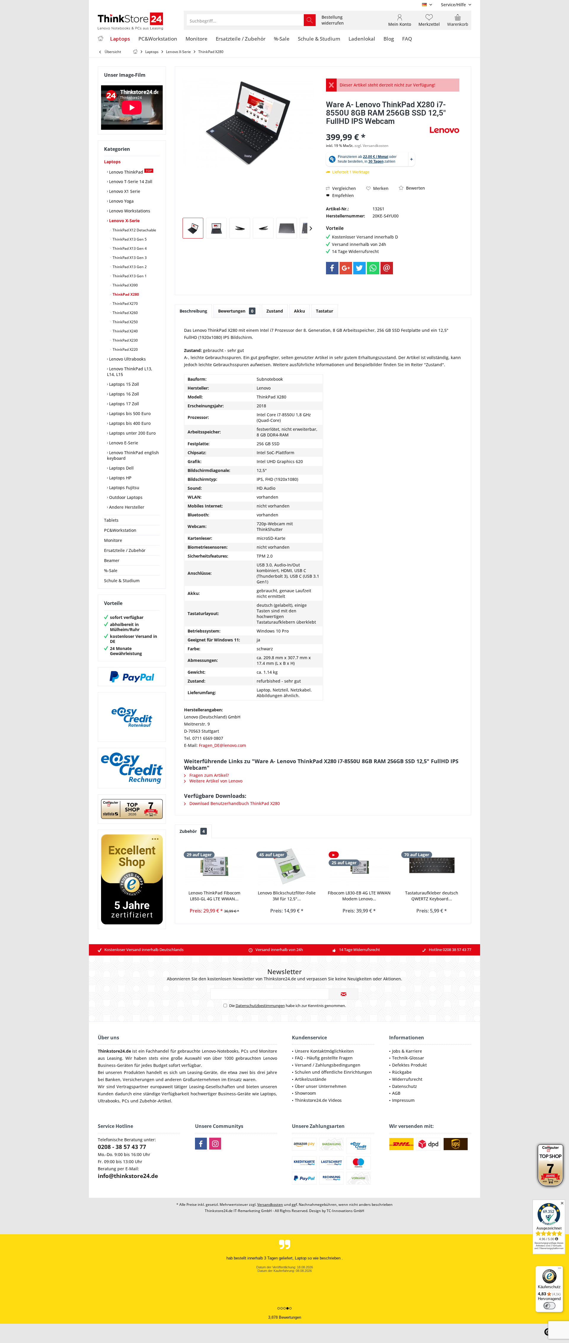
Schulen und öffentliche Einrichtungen (333, 1072)
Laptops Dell (121, 468)
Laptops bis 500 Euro (129, 413)
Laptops (112, 161)
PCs (244, 1051)
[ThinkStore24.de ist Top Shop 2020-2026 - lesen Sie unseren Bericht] (550, 1165)
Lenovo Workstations (129, 211)
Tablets (111, 520)
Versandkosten (270, 1204)
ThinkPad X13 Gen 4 (129, 248)
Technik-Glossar (408, 1058)
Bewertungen (235, 311)
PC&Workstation (120, 530)
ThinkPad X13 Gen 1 (129, 275)
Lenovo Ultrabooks (127, 359)
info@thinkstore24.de (128, 1176)
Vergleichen (343, 188)
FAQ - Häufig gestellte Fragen (324, 1058)
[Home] (100, 39)
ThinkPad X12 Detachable (134, 230)
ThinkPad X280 (125, 294)
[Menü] (559, 1269)
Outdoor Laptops (125, 497)
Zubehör (192, 831)
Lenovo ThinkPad (130, 172)
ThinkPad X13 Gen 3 (129, 257)
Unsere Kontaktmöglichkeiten (324, 1051)
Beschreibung (193, 311)
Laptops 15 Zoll (123, 384)
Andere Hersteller (126, 507)
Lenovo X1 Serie (124, 191)
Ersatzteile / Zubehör (125, 550)
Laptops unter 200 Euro (132, 433)
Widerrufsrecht (407, 1079)
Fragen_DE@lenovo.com (222, 745)
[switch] (549, 1305)
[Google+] (346, 268)
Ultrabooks (108, 1101)
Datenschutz (404, 1086)
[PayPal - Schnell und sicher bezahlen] (132, 676)
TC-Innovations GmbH (345, 1210)
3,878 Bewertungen (284, 1317)
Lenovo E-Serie (123, 443)
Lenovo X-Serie (124, 220)
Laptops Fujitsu (123, 487)
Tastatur (324, 311)
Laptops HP (120, 478)
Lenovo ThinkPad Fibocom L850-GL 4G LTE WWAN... (214, 896)
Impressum (403, 1100)
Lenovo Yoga (121, 201)
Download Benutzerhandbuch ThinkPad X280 (234, 803)
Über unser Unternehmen (320, 1086)
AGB (396, 1093)
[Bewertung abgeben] (377, 129)
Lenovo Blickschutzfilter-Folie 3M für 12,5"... (287, 896)
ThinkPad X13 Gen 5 (129, 239)
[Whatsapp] (373, 268)
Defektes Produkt (409, 1065)
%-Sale (110, 570)
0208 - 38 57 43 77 (122, 1147)
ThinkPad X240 (125, 331)
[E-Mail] (387, 268)
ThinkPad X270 (125, 303)
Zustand (274, 311)
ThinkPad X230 (125, 340)
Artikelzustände (310, 1079)
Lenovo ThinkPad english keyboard (133, 455)
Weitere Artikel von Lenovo (215, 781)
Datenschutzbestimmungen (260, 1005)
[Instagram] (215, 1144)
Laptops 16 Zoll (123, 394)
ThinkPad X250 (125, 321)
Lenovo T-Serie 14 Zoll (130, 181)
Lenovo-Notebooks (220, 1051)
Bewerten (415, 188)
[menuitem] (454, 4)
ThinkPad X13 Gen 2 (129, 266)
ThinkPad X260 (125, 312)
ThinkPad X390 (125, 285)
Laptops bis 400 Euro (129, 423)
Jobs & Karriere (407, 1051)
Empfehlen (342, 195)
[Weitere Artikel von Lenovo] (444, 130)
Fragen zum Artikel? (208, 775)
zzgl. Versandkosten (371, 145)
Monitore (113, 540)
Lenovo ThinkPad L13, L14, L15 (129, 371)
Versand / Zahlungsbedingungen (327, 1065)
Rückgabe (402, 1072)
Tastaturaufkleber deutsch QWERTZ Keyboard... (431, 896)
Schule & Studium (122, 580)
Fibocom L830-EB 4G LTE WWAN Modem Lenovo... (359, 896)
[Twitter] (359, 268)
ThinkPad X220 (125, 349)
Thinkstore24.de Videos (318, 1100)
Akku (299, 311)
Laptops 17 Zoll (123, 403)
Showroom (305, 1093)
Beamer (111, 560)
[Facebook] (332, 268)
